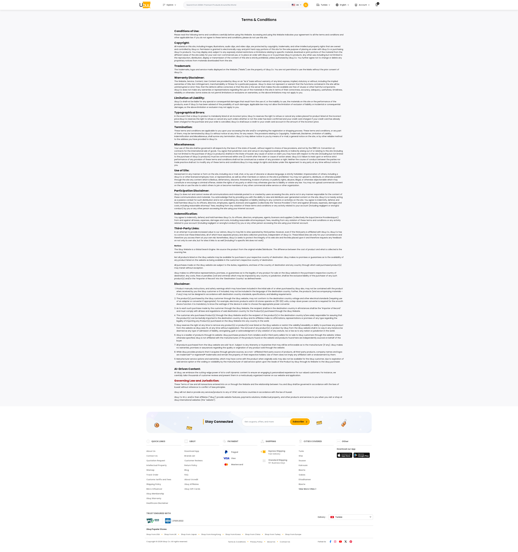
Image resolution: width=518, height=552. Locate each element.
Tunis (301, 451)
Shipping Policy (153, 484)
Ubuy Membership (155, 493)
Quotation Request (155, 460)
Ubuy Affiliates (191, 484)
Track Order (152, 474)
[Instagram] (335, 542)
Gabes (302, 474)
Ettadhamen (305, 479)
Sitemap (150, 470)
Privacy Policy (256, 542)
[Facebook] (330, 542)
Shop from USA (153, 534)
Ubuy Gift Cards (192, 489)
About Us (150, 451)
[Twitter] (345, 542)
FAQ (186, 474)
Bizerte (302, 470)
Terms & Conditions (237, 542)
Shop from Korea (233, 534)
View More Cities (307, 489)
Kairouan (303, 465)
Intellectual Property (156, 465)
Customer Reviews (193, 460)
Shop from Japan (189, 534)
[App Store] (345, 456)
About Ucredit (191, 479)
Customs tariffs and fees (158, 479)
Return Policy (190, 465)
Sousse (302, 460)
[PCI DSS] (152, 520)
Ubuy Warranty (153, 498)
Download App (191, 451)
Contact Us (152, 456)
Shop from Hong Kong (211, 534)
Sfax (301, 456)
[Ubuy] (145, 4)
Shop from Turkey (273, 534)
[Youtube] (340, 542)
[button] (323, 5)
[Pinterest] (350, 542)
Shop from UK (170, 534)
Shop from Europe (293, 534)
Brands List (189, 456)
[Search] (305, 5)
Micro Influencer (154, 489)
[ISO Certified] (173, 520)
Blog (186, 470)
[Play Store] (362, 456)
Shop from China (252, 534)
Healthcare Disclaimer (157, 503)
